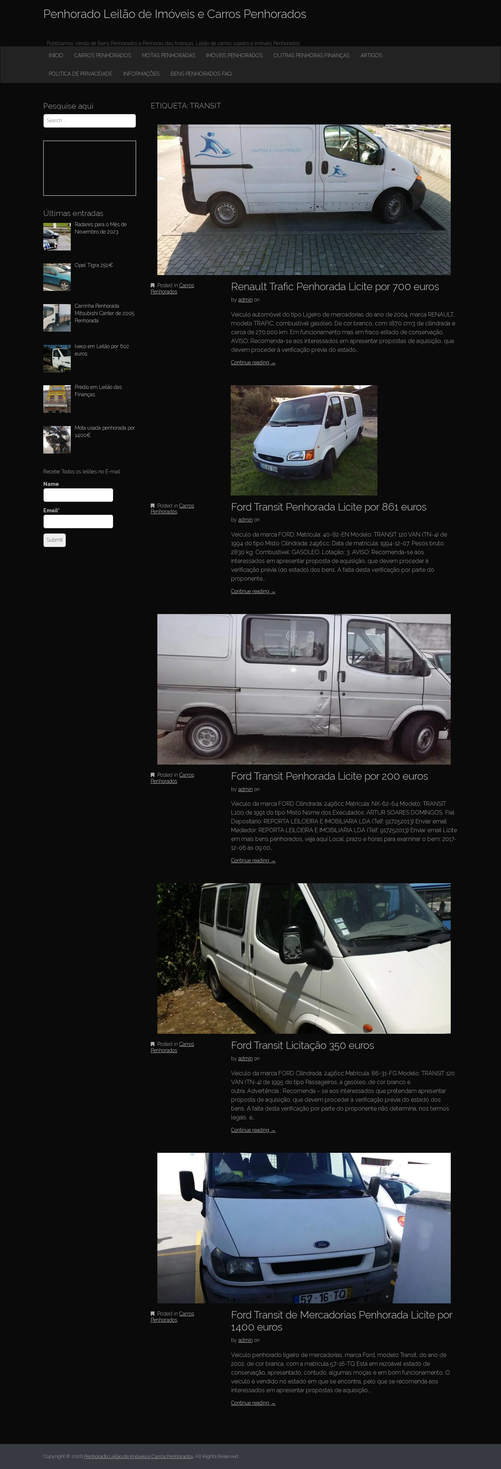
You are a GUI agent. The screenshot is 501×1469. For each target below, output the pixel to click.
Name (51, 484)
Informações (141, 74)
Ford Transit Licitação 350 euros (302, 1045)
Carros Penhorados (102, 55)
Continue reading (253, 362)
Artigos (371, 55)
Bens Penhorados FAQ (201, 74)
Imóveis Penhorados (234, 55)
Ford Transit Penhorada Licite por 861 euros (329, 507)
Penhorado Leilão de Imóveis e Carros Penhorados (174, 14)
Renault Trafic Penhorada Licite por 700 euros (335, 287)
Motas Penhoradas (168, 55)
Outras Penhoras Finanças (312, 55)
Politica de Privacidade (80, 74)
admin (245, 300)
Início (56, 55)
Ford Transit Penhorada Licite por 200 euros (329, 776)
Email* (51, 510)
